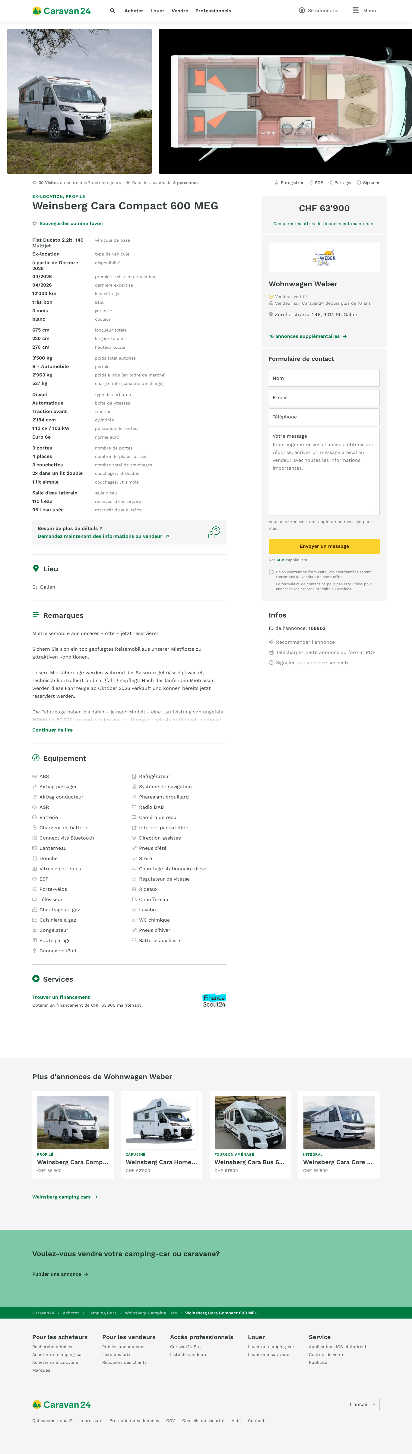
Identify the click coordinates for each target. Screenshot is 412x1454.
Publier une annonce (56, 1274)
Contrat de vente (326, 1354)
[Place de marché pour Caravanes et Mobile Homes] (61, 10)
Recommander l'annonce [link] (305, 642)
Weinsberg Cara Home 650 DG (170, 1162)
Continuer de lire (52, 730)
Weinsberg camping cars (61, 1197)
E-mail (280, 397)
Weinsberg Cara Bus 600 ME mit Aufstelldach (281, 1162)
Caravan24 (43, 1312)
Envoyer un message (324, 546)
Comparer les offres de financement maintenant (324, 223)
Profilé (75, 196)
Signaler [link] (371, 182)
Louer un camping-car (271, 1346)
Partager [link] (343, 182)
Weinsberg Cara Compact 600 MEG (89, 1162)
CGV (280, 560)
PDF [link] (319, 182)
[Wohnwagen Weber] (324, 257)
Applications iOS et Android (337, 1346)
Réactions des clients (124, 1362)
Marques (41, 1370)
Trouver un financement (61, 997)
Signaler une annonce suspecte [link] (313, 662)
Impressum (90, 1420)
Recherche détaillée (53, 1346)
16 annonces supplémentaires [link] (304, 336)
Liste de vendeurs (188, 1354)
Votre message (290, 436)
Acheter (134, 11)
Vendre (180, 11)
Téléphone (285, 417)
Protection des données (134, 1420)
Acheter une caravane (55, 1362)
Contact (256, 1420)
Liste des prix (116, 1354)
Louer (157, 11)
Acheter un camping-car (57, 1354)
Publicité (318, 1362)
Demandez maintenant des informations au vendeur (100, 536)
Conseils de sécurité (203, 1420)
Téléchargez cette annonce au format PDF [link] (326, 652)
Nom (278, 378)
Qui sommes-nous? (52, 1420)
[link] (73, 1135)
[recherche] (113, 11)
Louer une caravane (268, 1354)
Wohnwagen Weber (303, 284)
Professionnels (213, 11)
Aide (236, 1420)
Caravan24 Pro (185, 1346)
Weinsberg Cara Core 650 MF (346, 1162)
